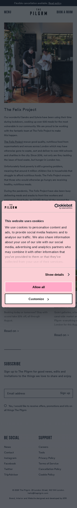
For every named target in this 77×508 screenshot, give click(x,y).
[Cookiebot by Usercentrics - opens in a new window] (54, 206)
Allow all (38, 287)
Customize (36, 299)
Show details (54, 274)
